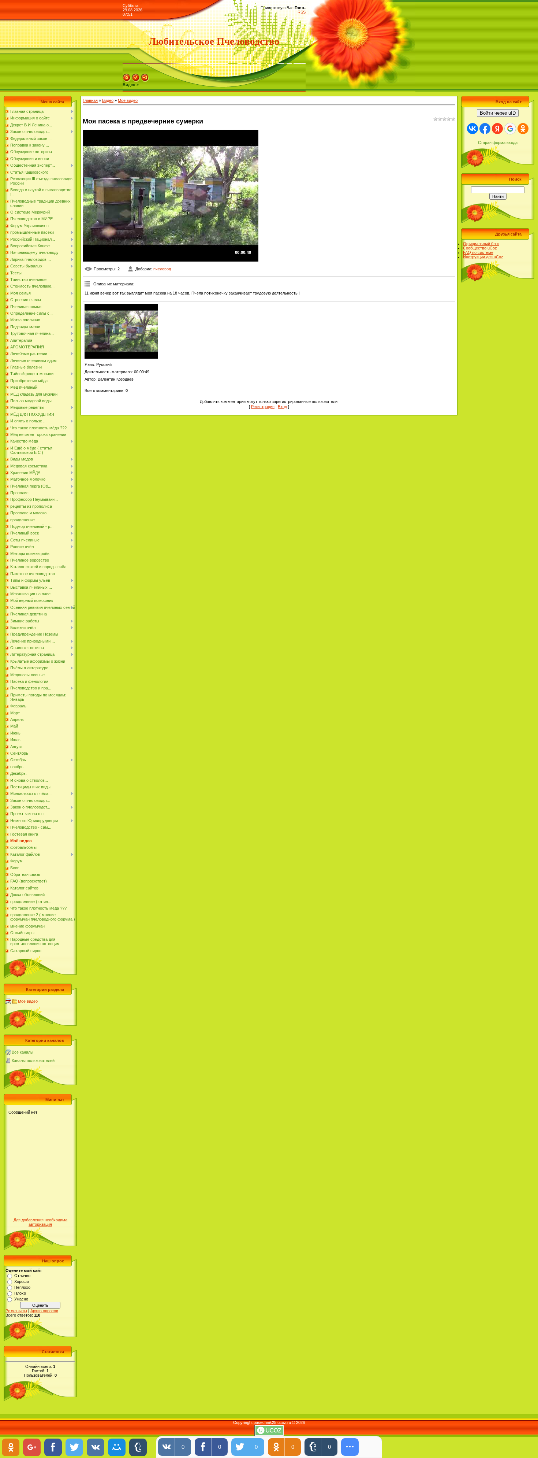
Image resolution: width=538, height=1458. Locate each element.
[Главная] (127, 80)
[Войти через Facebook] (484, 128)
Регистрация (262, 406)
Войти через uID (498, 113)
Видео (107, 100)
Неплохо (22, 1287)
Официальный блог (481, 243)
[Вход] (145, 80)
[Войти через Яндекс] (497, 128)
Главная (90, 100)
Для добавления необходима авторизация (40, 1222)
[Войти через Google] (510, 128)
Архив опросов (44, 1311)
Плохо (20, 1293)
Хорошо (21, 1281)
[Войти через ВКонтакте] (472, 128)
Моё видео (28, 1001)
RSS (302, 12)
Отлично (22, 1275)
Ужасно (21, 1299)
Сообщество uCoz (480, 248)
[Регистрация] (136, 80)
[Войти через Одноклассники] (523, 128)
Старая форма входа (498, 142)
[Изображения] (121, 331)
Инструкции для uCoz (483, 257)
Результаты (16, 1311)
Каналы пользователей (33, 1060)
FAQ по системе (478, 252)
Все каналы (22, 1052)
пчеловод (162, 269)
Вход (282, 406)
